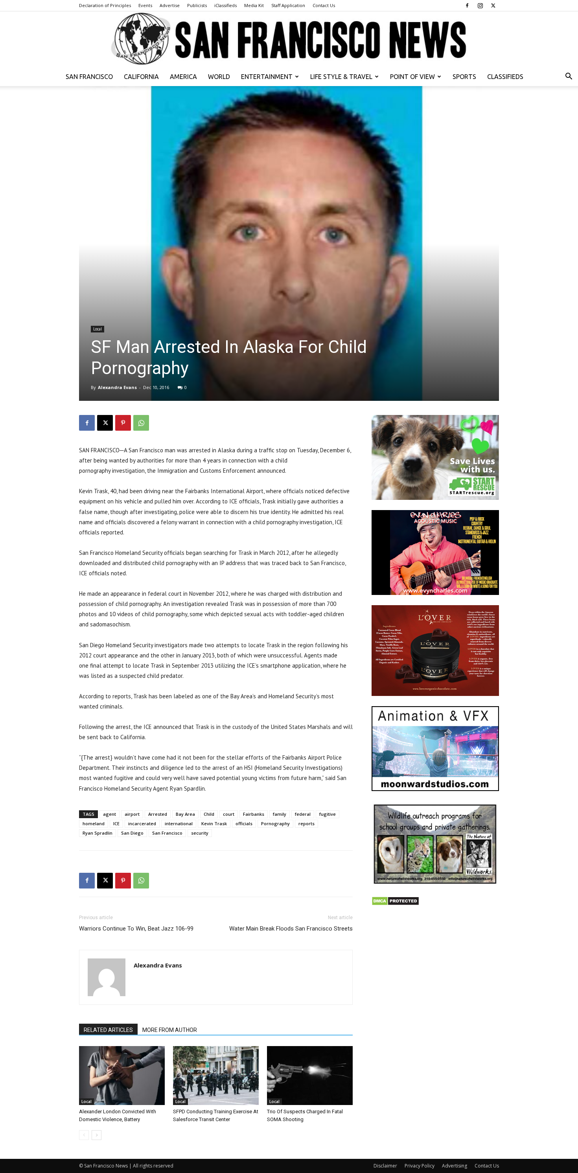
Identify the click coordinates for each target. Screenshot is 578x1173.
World (219, 76)
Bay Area (185, 814)
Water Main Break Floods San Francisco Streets (291, 928)
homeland (94, 823)
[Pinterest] (123, 423)
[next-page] (96, 1135)
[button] (568, 77)
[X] (493, 5)
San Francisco (89, 76)
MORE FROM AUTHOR (169, 1030)
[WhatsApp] (141, 423)
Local (97, 329)
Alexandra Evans (117, 387)
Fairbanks (253, 814)
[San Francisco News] (289, 39)
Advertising (454, 1165)
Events (145, 5)
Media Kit (254, 5)
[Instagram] (480, 5)
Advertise (170, 5)
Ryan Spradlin (97, 833)
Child (209, 814)
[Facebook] (467, 5)
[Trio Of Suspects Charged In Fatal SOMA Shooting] (310, 1075)
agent (109, 814)
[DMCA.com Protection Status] (395, 903)
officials (244, 823)
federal (303, 814)
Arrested (157, 814)
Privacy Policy (419, 1165)
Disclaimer (385, 1165)
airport (132, 814)
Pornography (275, 823)
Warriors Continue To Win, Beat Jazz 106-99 (136, 928)
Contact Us (324, 5)
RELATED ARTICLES (108, 1030)
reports (306, 823)
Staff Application (288, 5)
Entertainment (267, 76)
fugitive (327, 814)
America (183, 76)
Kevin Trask (214, 823)
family (279, 814)
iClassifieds (225, 5)
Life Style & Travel (341, 76)
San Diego (132, 833)
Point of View (412, 76)
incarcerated (142, 823)
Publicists (197, 5)
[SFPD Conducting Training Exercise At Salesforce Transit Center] (216, 1075)
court (228, 814)
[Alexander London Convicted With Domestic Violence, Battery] (122, 1075)
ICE (116, 823)
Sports (464, 76)
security (199, 833)
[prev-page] (84, 1135)
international (179, 823)
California (141, 76)
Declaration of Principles (105, 5)
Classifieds (505, 76)
